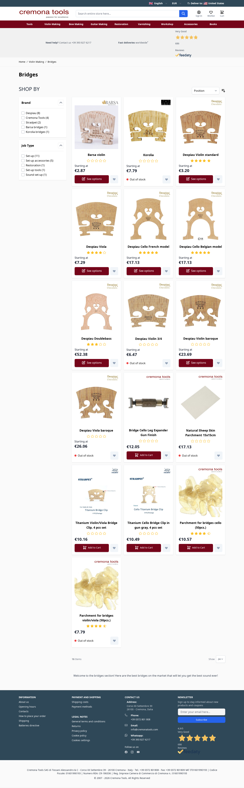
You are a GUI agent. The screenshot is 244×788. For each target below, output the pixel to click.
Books (213, 24)
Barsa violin (96, 155)
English (156, 3)
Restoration (121, 24)
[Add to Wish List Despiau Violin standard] (218, 179)
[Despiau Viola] (96, 219)
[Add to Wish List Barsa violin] (114, 179)
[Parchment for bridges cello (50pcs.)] (201, 495)
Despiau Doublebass (96, 338)
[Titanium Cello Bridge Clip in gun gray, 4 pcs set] (148, 495)
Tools (29, 24)
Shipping (24, 720)
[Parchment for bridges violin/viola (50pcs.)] (96, 588)
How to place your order (32, 716)
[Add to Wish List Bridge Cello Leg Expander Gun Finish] (166, 455)
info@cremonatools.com (144, 729)
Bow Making (76, 24)
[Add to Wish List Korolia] (166, 179)
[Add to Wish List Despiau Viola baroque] (114, 456)
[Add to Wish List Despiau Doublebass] (114, 363)
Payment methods (82, 706)
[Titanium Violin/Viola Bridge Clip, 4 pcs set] (96, 495)
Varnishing (144, 24)
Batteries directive (29, 725)
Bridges (52, 61)
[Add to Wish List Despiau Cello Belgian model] (218, 271)
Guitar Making (99, 24)
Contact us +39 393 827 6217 (75, 42)
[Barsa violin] (96, 127)
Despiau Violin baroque (200, 338)
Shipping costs (80, 702)
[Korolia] (148, 127)
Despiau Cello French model (148, 247)
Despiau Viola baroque (96, 430)
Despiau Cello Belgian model (200, 247)
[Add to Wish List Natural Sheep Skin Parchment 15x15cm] (218, 456)
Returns (76, 726)
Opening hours (27, 706)
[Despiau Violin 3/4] (148, 311)
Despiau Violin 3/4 (148, 339)
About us (24, 702)
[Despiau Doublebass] (96, 311)
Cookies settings (81, 740)
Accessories (191, 24)
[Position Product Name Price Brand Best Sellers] (205, 90)
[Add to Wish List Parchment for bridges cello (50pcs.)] (218, 548)
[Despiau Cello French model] (148, 219)
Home (22, 61)
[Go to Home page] (44, 13)
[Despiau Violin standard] (201, 127)
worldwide (133, 42)
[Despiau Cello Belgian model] (201, 219)
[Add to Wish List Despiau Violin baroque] (218, 363)
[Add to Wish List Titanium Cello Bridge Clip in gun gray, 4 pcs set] (166, 548)
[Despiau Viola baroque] (96, 403)
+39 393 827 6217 (140, 739)
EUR (174, 3)
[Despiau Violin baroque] (201, 311)
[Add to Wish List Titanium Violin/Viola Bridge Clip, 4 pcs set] (114, 548)
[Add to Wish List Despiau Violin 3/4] (166, 363)
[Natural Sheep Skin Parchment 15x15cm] (201, 403)
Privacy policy (79, 730)
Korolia (148, 155)
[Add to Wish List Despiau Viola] (114, 271)
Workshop (167, 24)
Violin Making (52, 24)
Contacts (24, 711)
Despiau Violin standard (201, 155)
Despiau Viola (96, 247)
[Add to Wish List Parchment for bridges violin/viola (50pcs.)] (114, 641)
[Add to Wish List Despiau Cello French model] (166, 271)
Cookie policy (79, 735)
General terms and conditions (88, 721)
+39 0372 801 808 (140, 719)
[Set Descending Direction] (223, 91)
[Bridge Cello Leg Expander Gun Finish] (148, 403)
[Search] (183, 13)
